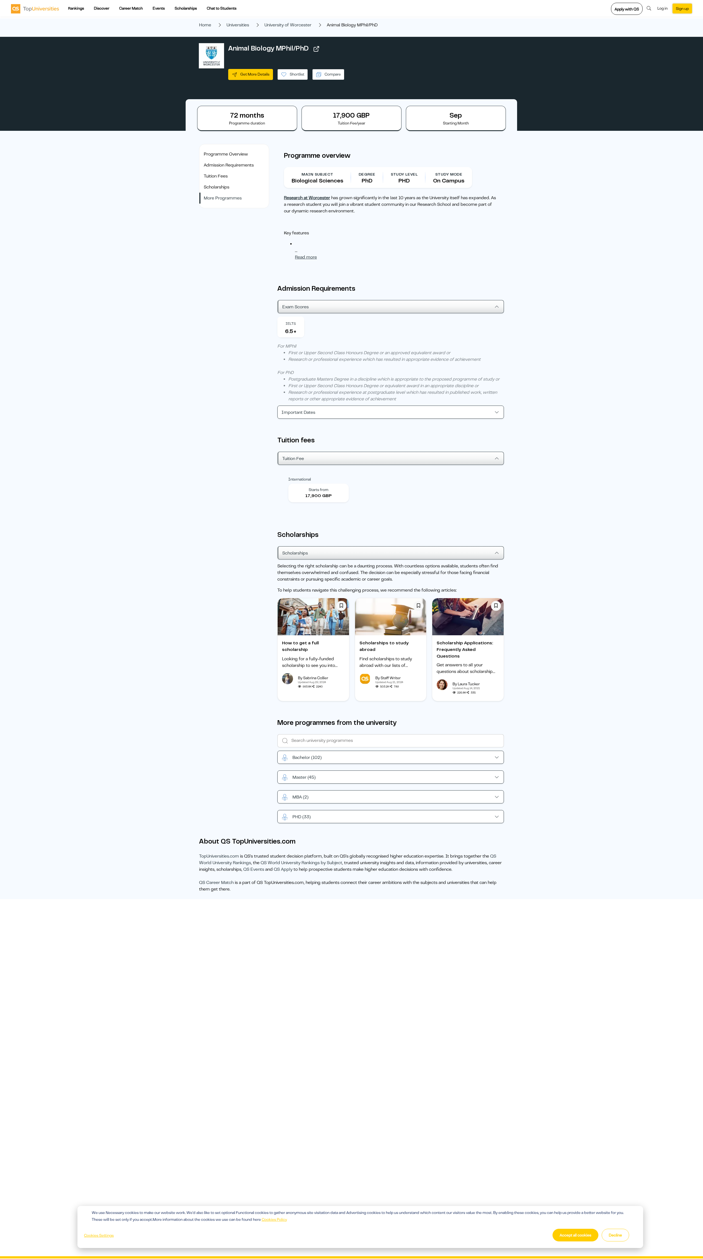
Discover (101, 8)
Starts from (318, 489)
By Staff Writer (388, 677)
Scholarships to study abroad (384, 646)
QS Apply (283, 869)
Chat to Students (221, 8)
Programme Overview (226, 154)
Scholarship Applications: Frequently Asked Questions (465, 649)
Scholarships (186, 8)
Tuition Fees (216, 176)
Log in (662, 8)
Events (159, 8)
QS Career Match (216, 882)
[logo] (35, 8)
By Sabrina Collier (313, 677)
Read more (306, 257)
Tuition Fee (293, 458)
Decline (615, 1235)
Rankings (76, 8)
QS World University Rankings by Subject (301, 863)
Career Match (131, 8)
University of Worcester (287, 25)
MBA (300, 797)
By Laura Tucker (466, 683)
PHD (301, 817)
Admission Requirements (229, 165)
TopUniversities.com (219, 856)
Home (205, 25)
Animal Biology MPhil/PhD (268, 48)
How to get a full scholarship (300, 646)
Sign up (682, 8)
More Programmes (223, 198)
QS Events (253, 869)
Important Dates (298, 412)
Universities (238, 25)
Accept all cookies (575, 1235)
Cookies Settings (99, 1235)
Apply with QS (627, 9)
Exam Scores (295, 307)
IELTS (291, 323)
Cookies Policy (274, 1219)
